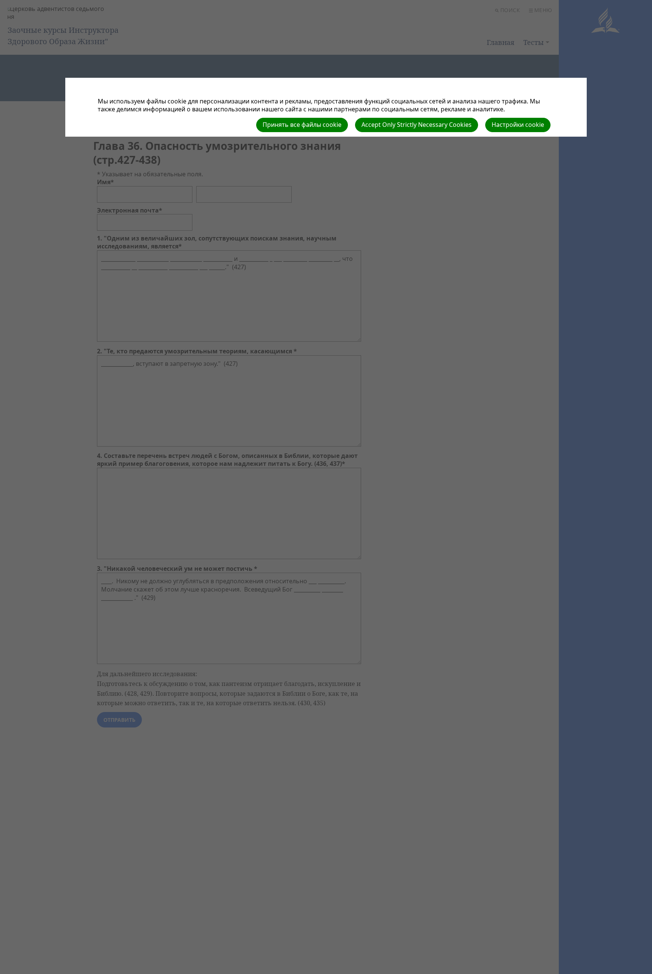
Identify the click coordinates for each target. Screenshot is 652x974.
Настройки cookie (518, 124)
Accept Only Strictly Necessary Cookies (416, 124)
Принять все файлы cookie (302, 124)
